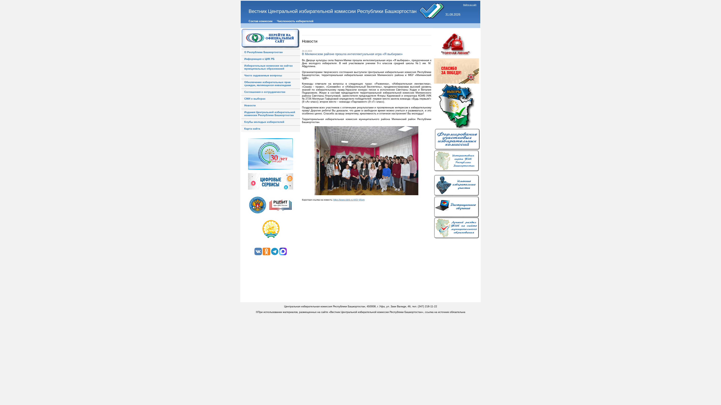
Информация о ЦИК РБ (259, 58)
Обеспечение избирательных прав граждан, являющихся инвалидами (267, 84)
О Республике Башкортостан (263, 52)
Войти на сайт (470, 5)
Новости (250, 105)
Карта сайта (252, 128)
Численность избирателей (295, 21)
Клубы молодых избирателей (264, 121)
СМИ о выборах (254, 98)
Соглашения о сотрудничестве (264, 91)
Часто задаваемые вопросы (263, 75)
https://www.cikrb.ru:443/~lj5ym (349, 200)
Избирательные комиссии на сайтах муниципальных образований (268, 67)
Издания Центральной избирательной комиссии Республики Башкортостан (269, 114)
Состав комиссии (260, 21)
